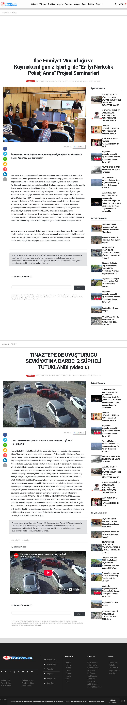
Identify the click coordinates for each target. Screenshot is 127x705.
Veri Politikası (6, 686)
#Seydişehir (15, 540)
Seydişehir (29, 486)
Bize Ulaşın (50, 683)
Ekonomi (68, 4)
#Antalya (25, 540)
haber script (4, 702)
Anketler (112, 665)
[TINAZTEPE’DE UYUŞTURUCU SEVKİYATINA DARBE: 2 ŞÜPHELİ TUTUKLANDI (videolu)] (44, 404)
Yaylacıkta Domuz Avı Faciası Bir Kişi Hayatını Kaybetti (111, 239)
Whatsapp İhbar (28, 683)
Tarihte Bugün (92, 676)
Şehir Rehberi (92, 684)
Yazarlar (49, 669)
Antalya (14, 499)
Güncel (34, 4)
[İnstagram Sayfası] (11, 672)
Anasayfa (5, 12)
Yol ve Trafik (92, 665)
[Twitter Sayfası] (6, 672)
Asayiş (77, 4)
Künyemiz (51, 678)
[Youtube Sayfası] (15, 672)
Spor (84, 4)
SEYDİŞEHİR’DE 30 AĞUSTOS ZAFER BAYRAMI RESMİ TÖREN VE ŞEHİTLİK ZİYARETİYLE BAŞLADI (111, 100)
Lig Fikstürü (91, 673)
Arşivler (50, 674)
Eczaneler (91, 671)
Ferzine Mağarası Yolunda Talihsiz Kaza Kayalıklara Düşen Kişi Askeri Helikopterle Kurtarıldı (111, 182)
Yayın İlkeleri (6, 683)
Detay (114, 700)
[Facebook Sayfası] (2, 672)
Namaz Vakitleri (93, 668)
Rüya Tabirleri (114, 671)
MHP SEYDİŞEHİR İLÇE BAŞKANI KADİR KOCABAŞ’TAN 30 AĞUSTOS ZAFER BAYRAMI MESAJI (111, 115)
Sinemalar (91, 679)
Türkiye (42, 4)
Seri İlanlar (91, 681)
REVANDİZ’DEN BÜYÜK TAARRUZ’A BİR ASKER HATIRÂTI (111, 169)
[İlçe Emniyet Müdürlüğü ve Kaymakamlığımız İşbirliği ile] (44, 114)
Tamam (113, 703)
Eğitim (91, 4)
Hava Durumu (92, 662)
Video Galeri (52, 664)
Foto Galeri (51, 659)
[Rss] (24, 672)
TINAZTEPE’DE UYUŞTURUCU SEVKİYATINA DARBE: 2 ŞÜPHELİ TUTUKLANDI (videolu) (111, 253)
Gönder (79, 288)
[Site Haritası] (28, 672)
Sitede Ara (113, 662)
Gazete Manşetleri (94, 687)
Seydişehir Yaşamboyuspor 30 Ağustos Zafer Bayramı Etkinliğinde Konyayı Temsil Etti (111, 157)
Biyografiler (113, 668)
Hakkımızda (5, 680)
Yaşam (60, 4)
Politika (51, 4)
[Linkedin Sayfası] (19, 672)
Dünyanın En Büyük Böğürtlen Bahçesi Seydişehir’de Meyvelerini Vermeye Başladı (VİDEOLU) (110, 268)
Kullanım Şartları (28, 680)
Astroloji (112, 673)
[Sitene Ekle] (33, 672)
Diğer (98, 4)
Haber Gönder (27, 686)
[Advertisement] (64, 36)
